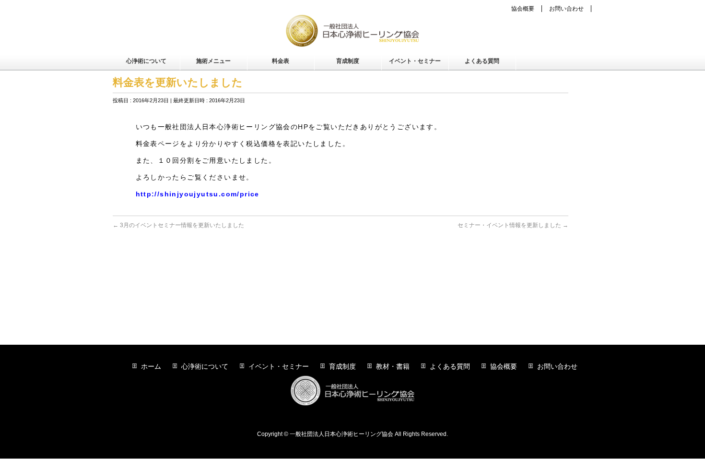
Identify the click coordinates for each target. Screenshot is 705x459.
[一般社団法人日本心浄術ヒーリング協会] (352, 36)
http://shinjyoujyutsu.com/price (197, 194)
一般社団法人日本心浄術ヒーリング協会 (341, 434)
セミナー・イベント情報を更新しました (513, 225)
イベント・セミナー (278, 366)
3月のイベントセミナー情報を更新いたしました (178, 225)
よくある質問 (450, 366)
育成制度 (342, 366)
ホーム (151, 366)
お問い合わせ (566, 8)
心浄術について (204, 366)
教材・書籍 (393, 366)
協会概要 (522, 8)
